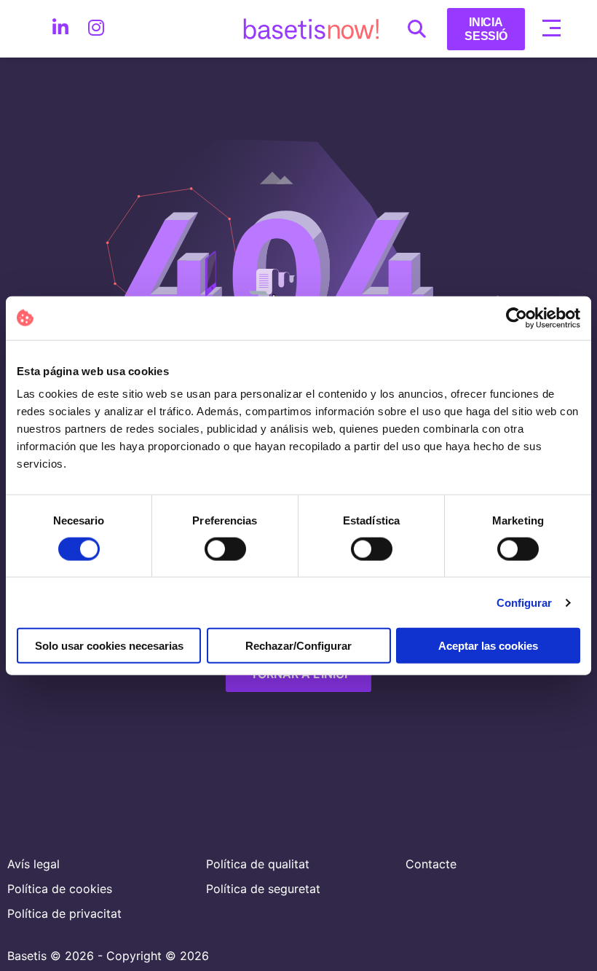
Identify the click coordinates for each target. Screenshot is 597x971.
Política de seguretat (263, 888)
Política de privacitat (64, 913)
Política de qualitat (257, 864)
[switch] (225, 548)
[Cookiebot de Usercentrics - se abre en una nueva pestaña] (516, 318)
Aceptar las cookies (488, 646)
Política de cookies (59, 888)
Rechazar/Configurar (298, 646)
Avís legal (33, 864)
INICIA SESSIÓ (485, 29)
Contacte (431, 864)
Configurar (525, 602)
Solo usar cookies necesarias (109, 646)
